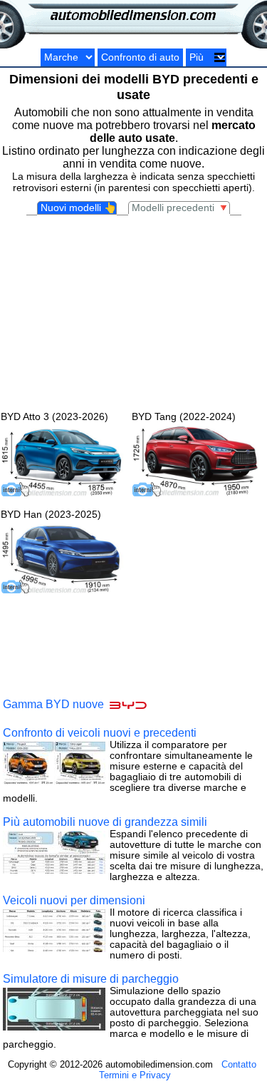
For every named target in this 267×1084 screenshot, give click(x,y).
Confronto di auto (140, 57)
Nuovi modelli (78, 208)
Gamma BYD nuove (55, 705)
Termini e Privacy (135, 1075)
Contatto (238, 1064)
